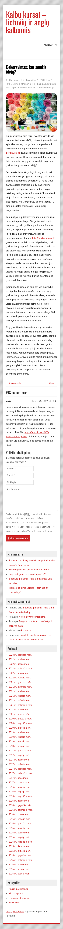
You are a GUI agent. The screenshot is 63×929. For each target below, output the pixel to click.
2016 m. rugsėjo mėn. (20, 791)
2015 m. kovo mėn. (18, 864)
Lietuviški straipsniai (21, 84)
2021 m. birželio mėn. (20, 700)
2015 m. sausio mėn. (19, 873)
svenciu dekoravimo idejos (41, 87)
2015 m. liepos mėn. (19, 846)
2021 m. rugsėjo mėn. (20, 696)
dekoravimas (13, 152)
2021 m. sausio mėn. (19, 714)
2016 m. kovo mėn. (18, 814)
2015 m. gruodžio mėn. (20, 823)
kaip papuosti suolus (16, 87)
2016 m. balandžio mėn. (21, 810)
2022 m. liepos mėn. (19, 664)
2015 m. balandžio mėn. (21, 860)
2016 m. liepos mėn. (19, 800)
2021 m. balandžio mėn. (21, 705)
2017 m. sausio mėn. (19, 782)
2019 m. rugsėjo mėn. (20, 737)
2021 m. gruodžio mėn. (20, 682)
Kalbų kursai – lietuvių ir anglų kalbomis (27, 22)
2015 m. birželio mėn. (20, 851)
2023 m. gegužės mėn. (20, 655)
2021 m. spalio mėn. (19, 691)
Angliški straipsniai (18, 889)
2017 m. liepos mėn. (19, 759)
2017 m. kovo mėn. (18, 778)
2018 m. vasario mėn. (20, 746)
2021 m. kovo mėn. (18, 709)
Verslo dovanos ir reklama (32, 616)
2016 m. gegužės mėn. (20, 805)
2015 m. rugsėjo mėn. (20, 837)
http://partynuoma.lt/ (43, 238)
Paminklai (26, 630)
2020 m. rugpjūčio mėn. (21, 723)
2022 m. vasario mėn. (20, 677)
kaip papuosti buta (46, 84)
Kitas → (52, 383)
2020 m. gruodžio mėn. (20, 718)
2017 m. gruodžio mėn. (20, 750)
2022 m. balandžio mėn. (21, 668)
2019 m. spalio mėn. (19, 732)
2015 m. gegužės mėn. (20, 855)
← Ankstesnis (13, 383)
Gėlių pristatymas (15, 911)
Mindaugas (14, 80)
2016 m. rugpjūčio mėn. (21, 796)
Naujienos (14, 902)
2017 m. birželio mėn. (20, 764)
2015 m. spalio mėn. (19, 832)
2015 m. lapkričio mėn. (20, 828)
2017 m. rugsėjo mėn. (20, 755)
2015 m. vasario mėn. (20, 869)
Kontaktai (50, 44)
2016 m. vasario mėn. (20, 819)
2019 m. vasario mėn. (20, 741)
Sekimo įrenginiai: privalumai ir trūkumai (29, 569)
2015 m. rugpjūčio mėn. (21, 841)
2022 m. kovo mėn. (18, 673)
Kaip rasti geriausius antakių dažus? (27, 574)
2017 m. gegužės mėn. (20, 769)
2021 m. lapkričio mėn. (20, 686)
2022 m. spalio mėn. (19, 659)
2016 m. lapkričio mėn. (20, 787)
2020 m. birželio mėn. (20, 727)
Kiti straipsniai (16, 893)
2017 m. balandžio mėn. (21, 773)
